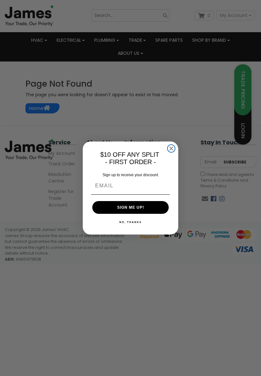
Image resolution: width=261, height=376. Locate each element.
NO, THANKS (130, 222)
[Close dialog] (171, 148)
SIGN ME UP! (130, 207)
